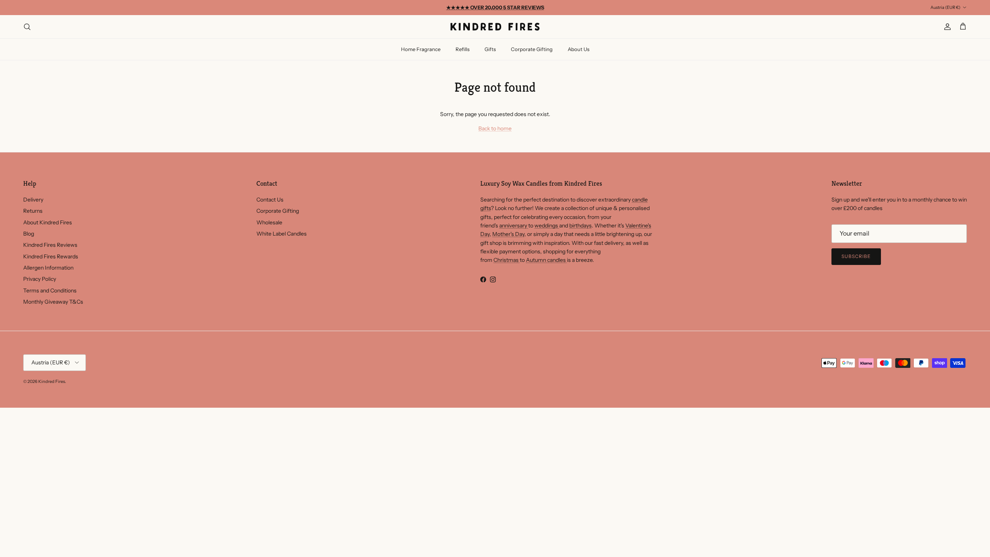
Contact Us (269, 199)
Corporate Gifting (532, 49)
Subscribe (856, 256)
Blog (28, 233)
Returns (33, 210)
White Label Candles (281, 233)
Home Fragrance (420, 49)
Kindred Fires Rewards (50, 256)
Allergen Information (48, 267)
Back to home (495, 128)
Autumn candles (546, 259)
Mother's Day (508, 234)
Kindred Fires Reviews (50, 244)
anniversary (513, 225)
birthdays (580, 225)
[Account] (945, 27)
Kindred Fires (51, 381)
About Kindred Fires (47, 222)
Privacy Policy (39, 278)
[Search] (27, 27)
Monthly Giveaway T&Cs (53, 301)
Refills (462, 49)
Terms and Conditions (50, 290)
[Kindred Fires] (495, 27)
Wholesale (269, 222)
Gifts (490, 49)
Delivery (33, 199)
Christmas (506, 259)
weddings (546, 225)
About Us (578, 49)
